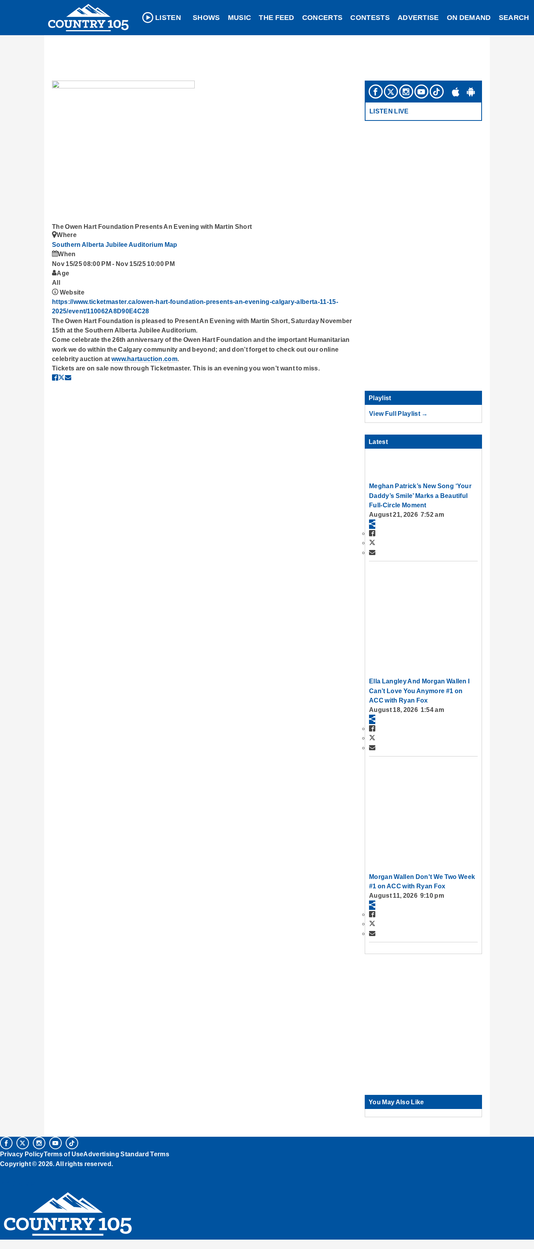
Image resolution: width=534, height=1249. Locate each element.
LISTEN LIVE (389, 111)
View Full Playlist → (398, 413)
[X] (391, 91)
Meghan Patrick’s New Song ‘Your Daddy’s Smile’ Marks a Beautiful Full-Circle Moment (420, 495)
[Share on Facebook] (55, 377)
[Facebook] (376, 91)
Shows (206, 18)
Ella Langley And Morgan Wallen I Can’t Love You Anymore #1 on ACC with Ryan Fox (419, 691)
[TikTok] (437, 91)
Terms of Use (64, 1153)
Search (514, 18)
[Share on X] (61, 377)
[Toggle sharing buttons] (372, 524)
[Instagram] (406, 91)
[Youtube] (421, 91)
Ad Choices (18, 1183)
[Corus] (4, 1172)
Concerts (322, 18)
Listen (168, 18)
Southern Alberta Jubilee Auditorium (108, 244)
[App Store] (456, 91)
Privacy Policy (22, 1153)
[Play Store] (471, 91)
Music (239, 18)
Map (171, 244)
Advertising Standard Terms (126, 1153)
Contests (370, 18)
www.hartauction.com (144, 358)
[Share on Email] (68, 377)
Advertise (418, 18)
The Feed (276, 18)
